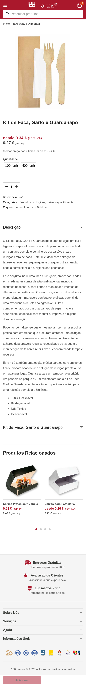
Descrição (12, 227)
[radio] (11, 166)
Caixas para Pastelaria (60, 503)
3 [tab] (45, 529)
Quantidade (10, 159)
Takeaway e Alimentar (26, 23)
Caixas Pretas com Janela (20, 503)
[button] (79, 5)
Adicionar (22, 680)
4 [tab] (50, 529)
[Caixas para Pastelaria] (64, 480)
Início (6, 23)
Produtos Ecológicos (32, 202)
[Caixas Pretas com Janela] (22, 480)
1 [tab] (36, 529)
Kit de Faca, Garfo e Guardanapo (33, 427)
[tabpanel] (22, 490)
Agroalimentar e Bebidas (31, 207)
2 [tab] (41, 529)
